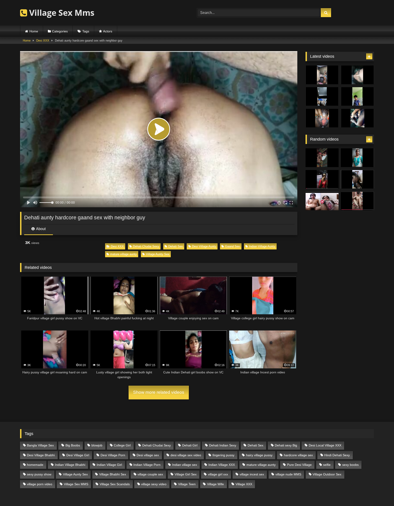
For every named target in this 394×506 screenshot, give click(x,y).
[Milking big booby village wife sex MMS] (322, 118)
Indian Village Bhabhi (70, 465)
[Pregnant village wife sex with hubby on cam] (357, 118)
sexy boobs (350, 465)
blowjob (96, 445)
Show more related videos (158, 392)
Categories (60, 31)
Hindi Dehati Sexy (337, 455)
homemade (35, 465)
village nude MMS (288, 474)
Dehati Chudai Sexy (146, 246)
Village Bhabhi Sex (112, 474)
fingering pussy (223, 455)
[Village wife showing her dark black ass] (322, 96)
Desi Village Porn (113, 455)
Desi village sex (148, 455)
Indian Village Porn (147, 465)
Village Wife (215, 484)
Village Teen (187, 484)
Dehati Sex (175, 246)
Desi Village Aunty (204, 246)
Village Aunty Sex (157, 254)
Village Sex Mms (60, 12)
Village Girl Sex (186, 474)
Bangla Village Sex (40, 445)
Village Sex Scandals (115, 484)
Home (33, 31)
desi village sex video (186, 455)
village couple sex (150, 474)
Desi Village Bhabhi (41, 455)
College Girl (122, 445)
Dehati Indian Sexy (222, 445)
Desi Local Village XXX (325, 445)
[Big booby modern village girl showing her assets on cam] (357, 96)
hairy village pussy (259, 455)
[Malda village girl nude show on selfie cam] (322, 179)
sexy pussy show (39, 474)
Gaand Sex (232, 246)
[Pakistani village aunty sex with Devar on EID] (357, 75)
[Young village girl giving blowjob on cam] (357, 179)
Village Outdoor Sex (327, 474)
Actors (107, 31)
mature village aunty (123, 254)
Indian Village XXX (221, 465)
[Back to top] (380, 492)
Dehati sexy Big (286, 445)
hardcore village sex (298, 455)
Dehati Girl (189, 445)
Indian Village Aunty (262, 246)
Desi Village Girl (77, 455)
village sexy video (153, 484)
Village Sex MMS (76, 484)
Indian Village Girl (109, 465)
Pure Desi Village (299, 465)
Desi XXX (42, 40)
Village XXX (244, 484)
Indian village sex (184, 465)
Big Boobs (72, 445)
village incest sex (252, 474)
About (40, 229)
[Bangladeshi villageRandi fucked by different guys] (322, 157)
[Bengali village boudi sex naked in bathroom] (357, 157)
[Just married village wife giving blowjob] (322, 75)
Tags (85, 31)
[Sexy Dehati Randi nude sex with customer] (357, 201)
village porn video (39, 484)
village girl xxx (218, 474)
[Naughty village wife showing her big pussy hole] (322, 201)
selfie (327, 465)
